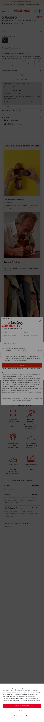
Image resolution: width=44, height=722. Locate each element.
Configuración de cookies (21, 715)
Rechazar (22, 710)
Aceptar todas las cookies (22, 705)
